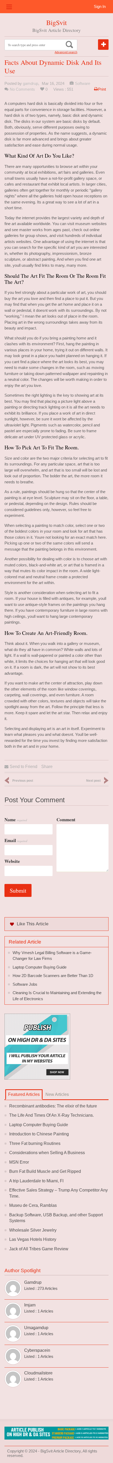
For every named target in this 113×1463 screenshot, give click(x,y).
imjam (29, 1305)
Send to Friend (23, 766)
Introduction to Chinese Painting (39, 1134)
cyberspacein (37, 1350)
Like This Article (32, 923)
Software (82, 83)
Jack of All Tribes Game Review (38, 1249)
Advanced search (66, 52)
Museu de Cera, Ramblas (33, 1205)
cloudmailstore (38, 1373)
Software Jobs (25, 984)
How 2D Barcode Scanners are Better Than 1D (53, 975)
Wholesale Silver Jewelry (32, 1230)
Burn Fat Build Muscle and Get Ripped (45, 1171)
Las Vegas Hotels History (32, 1239)
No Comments (22, 89)
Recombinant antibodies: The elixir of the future (53, 1106)
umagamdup (36, 1327)
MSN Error (19, 1162)
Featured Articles (24, 1094)
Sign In (100, 6)
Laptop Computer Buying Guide (39, 967)
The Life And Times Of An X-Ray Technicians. (51, 1115)
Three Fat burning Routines (34, 1143)
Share (47, 766)
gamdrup (30, 83)
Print (102, 89)
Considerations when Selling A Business (47, 1152)
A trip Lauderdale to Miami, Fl (36, 1181)
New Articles (57, 1094)
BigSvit (56, 22)
